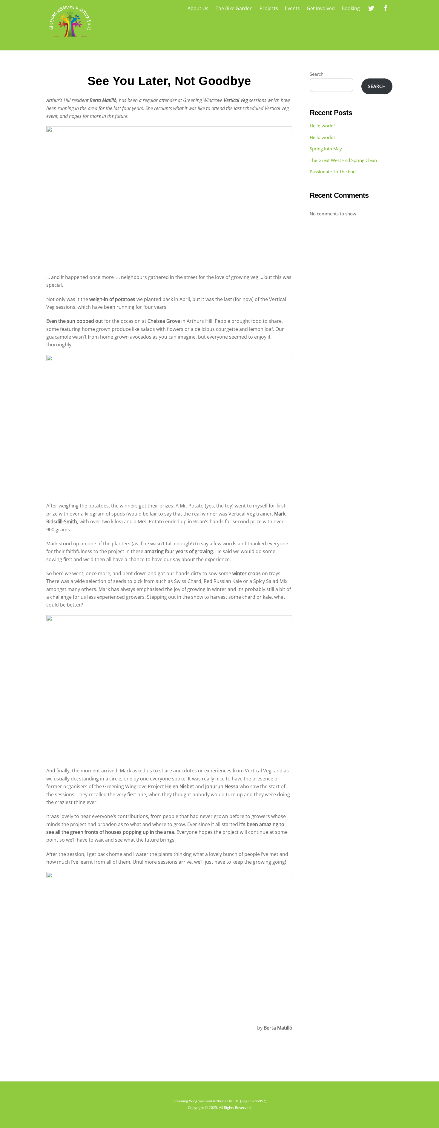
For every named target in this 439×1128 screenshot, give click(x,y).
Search (316, 74)
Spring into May (326, 149)
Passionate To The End (333, 172)
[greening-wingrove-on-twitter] (371, 7)
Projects (269, 8)
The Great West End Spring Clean (343, 160)
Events (292, 8)
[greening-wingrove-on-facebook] (386, 7)
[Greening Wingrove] (70, 38)
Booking (351, 8)
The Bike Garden (234, 8)
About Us (198, 8)
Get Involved (321, 8)
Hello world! (322, 126)
